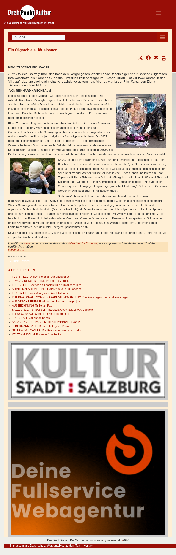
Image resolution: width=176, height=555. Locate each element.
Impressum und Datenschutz (28, 545)
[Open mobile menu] (162, 37)
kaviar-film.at (16, 249)
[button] (140, 58)
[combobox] (38, 37)
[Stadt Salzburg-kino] (88, 370)
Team (78, 545)
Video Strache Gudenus (82, 243)
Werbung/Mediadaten (60, 545)
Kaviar (28, 243)
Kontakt (88, 545)
